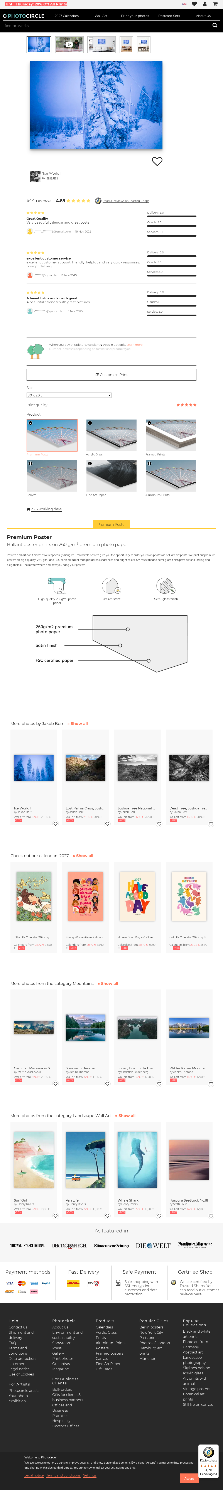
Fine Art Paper (108, 1364)
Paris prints (149, 1338)
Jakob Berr (52, 177)
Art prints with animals (195, 1381)
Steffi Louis (180, 1204)
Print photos (63, 1359)
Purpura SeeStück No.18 (188, 1200)
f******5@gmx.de (45, 275)
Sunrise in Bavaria (80, 1068)
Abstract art (193, 1352)
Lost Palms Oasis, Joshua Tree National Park (85, 808)
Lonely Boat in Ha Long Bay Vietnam (137, 1068)
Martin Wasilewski (29, 1072)
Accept (189, 1478)
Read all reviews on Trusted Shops (126, 200)
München (147, 1359)
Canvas (102, 1359)
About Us (60, 1327)
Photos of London (154, 1343)
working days (46, 509)
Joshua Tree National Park (137, 808)
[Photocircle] (23, 15)
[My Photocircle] (204, 4)
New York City (151, 1332)
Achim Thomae (79, 1072)
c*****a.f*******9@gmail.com (52, 231)
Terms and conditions (63, 1475)
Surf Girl (20, 1200)
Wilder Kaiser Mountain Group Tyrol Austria (189, 1068)
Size (30, 388)
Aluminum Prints (110, 1343)
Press (57, 1348)
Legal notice (19, 1369)
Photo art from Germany (195, 1344)
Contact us (18, 1327)
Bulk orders (62, 1389)
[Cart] (215, 4)
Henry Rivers (26, 1204)
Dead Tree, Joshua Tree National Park (189, 808)
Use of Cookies (21, 1374)
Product (34, 414)
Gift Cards (104, 1369)
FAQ (12, 1343)
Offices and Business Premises (62, 1410)
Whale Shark (128, 1200)
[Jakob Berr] (35, 176)
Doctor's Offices (65, 1426)
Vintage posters (196, 1389)
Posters (102, 1348)
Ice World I (22, 808)
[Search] (215, 25)
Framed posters (109, 1353)
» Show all (78, 723)
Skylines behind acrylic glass (196, 1370)
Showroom (61, 1343)
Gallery (58, 1353)
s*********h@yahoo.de (48, 311)
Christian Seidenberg (135, 1072)
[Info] (30, 423)
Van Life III (74, 1200)
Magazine (60, 1369)
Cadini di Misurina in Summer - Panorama (34, 1068)
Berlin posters (151, 1327)
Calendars (104, 1327)
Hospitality (61, 1421)
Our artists (61, 1364)
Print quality (37, 405)
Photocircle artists (24, 1391)
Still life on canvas (198, 1404)
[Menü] (216, 1447)
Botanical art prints (193, 1396)
